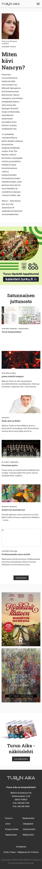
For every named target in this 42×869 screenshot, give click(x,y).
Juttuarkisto (21, 578)
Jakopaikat (28, 823)
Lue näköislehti (21, 759)
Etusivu (9, 818)
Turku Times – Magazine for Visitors (21, 852)
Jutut (7, 823)
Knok (30, 863)
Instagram (21, 846)
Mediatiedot (28, 818)
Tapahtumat (11, 834)
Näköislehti (28, 834)
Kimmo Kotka (11, 829)
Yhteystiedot (29, 829)
